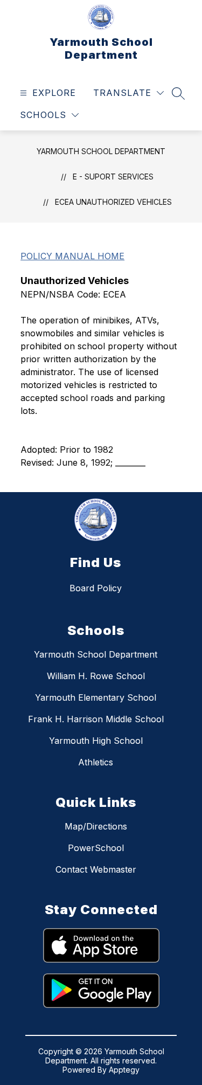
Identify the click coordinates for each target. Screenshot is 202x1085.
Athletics (95, 762)
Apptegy (124, 1069)
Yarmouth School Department (101, 151)
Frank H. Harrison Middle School (96, 719)
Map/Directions (96, 826)
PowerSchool (96, 847)
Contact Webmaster (95, 869)
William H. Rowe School (96, 676)
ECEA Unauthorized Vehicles (113, 201)
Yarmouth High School (96, 740)
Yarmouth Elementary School (95, 697)
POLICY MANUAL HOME (72, 256)
